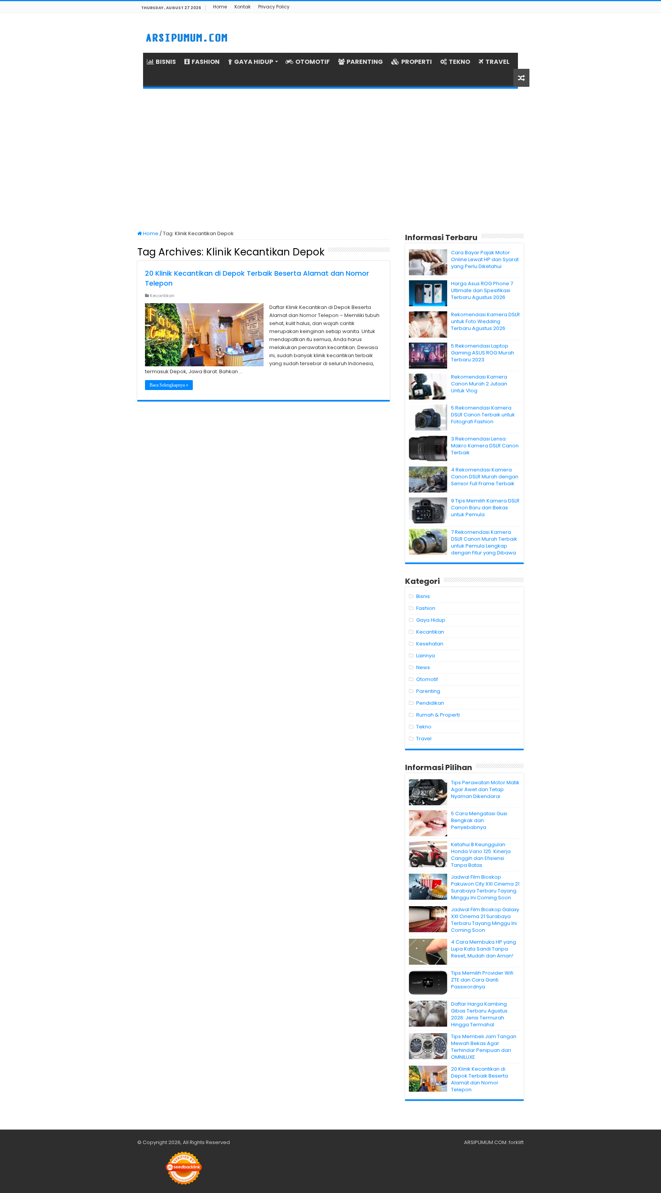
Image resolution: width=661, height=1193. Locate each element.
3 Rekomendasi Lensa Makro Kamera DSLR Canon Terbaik (485, 445)
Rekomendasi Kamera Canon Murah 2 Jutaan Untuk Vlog (479, 383)
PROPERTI (416, 61)
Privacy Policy (274, 6)
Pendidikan (430, 703)
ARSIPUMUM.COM (485, 1142)
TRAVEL (497, 61)
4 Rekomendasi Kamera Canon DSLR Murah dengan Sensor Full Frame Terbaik (484, 476)
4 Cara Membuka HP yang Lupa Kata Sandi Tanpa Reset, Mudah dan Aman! (483, 948)
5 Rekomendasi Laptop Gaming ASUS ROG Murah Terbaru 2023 (482, 352)
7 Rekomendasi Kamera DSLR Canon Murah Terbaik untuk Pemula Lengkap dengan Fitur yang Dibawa (484, 542)
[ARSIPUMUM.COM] (185, 36)
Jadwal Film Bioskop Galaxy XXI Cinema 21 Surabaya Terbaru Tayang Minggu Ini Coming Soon (485, 920)
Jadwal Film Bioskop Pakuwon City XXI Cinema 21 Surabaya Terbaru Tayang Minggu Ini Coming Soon (485, 887)
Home (220, 6)
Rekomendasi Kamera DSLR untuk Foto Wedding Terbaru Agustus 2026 (485, 321)
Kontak (242, 6)
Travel (423, 738)
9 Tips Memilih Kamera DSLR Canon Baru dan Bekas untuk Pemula (485, 507)
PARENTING (365, 61)
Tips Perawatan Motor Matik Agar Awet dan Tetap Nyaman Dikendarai (485, 789)
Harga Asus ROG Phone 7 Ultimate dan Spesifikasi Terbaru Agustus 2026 (482, 290)
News (423, 667)
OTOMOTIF (312, 61)
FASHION (206, 61)
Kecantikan (162, 296)
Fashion (425, 608)
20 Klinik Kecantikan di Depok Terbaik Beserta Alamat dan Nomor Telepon (479, 1079)
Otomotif (427, 679)
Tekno (423, 726)
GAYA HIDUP (253, 61)
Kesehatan (429, 643)
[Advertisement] (330, 159)
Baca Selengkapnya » (169, 385)
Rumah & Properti (438, 714)
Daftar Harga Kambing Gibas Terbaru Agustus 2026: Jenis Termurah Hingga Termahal (479, 1014)
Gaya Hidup (430, 620)
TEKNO (459, 61)
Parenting (428, 691)
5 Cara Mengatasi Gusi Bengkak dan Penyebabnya (479, 820)
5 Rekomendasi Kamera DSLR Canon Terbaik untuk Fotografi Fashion (483, 414)
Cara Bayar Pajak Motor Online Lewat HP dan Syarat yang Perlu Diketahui (485, 259)
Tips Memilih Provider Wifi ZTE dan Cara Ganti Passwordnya (482, 979)
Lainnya (425, 655)
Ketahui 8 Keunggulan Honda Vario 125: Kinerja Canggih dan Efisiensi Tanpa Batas (481, 855)
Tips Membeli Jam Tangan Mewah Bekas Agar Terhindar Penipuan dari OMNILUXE (483, 1047)
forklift (516, 1142)
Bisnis (423, 596)
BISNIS (166, 61)
